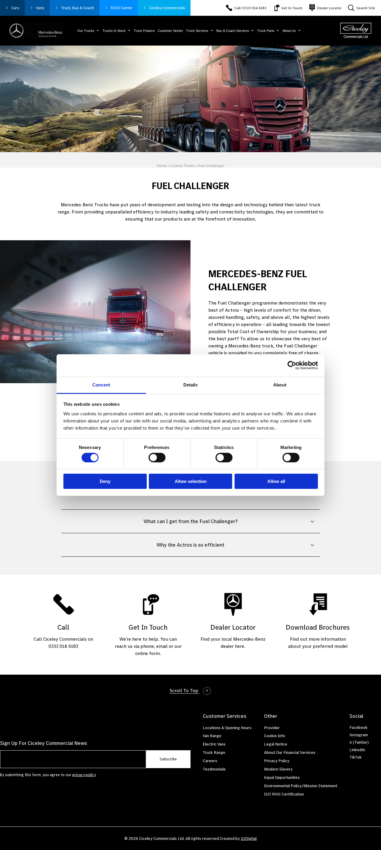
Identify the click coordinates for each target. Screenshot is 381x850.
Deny (105, 481)
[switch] (157, 457)
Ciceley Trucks (182, 166)
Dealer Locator (329, 8)
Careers (210, 760)
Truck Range (214, 752)
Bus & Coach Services (232, 30)
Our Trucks (85, 30)
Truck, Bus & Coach (77, 7)
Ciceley (167, 7)
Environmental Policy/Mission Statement (300, 785)
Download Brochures (318, 627)
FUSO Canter (121, 7)
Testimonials (214, 769)
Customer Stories (170, 30)
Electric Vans (214, 744)
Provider (272, 727)
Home (162, 166)
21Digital (249, 838)
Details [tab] (190, 384)
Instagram (358, 734)
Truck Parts (265, 30)
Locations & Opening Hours (227, 727)
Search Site (365, 8)
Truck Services (197, 30)
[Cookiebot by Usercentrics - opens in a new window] (292, 365)
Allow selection (191, 481)
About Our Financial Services (290, 752)
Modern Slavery (278, 769)
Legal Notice (275, 744)
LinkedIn (357, 749)
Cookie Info (274, 735)
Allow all (276, 481)
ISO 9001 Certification (284, 794)
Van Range (212, 735)
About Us (289, 30)
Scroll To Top (184, 690)
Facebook (358, 727)
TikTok (355, 757)
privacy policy (84, 774)
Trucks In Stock (114, 30)
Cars (15, 7)
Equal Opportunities (282, 777)
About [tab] (279, 384)
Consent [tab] (101, 384)
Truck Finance (144, 30)
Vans (40, 7)
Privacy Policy (276, 760)
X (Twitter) (359, 742)
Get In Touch (291, 8)
